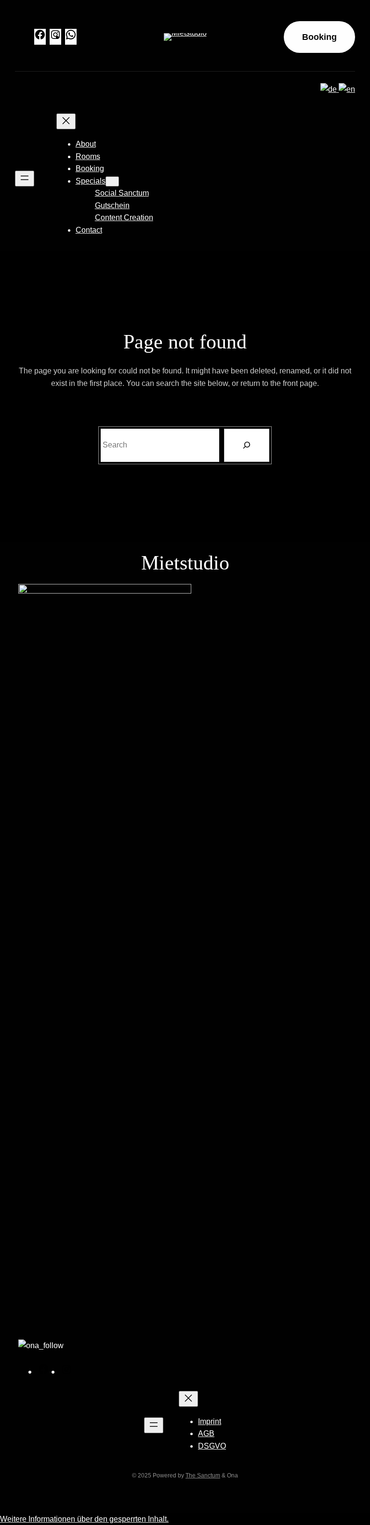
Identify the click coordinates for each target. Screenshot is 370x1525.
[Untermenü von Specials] (112, 181)
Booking (319, 37)
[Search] (246, 445)
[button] (84, 1519)
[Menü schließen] (66, 121)
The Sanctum (202, 1475)
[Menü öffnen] (24, 178)
